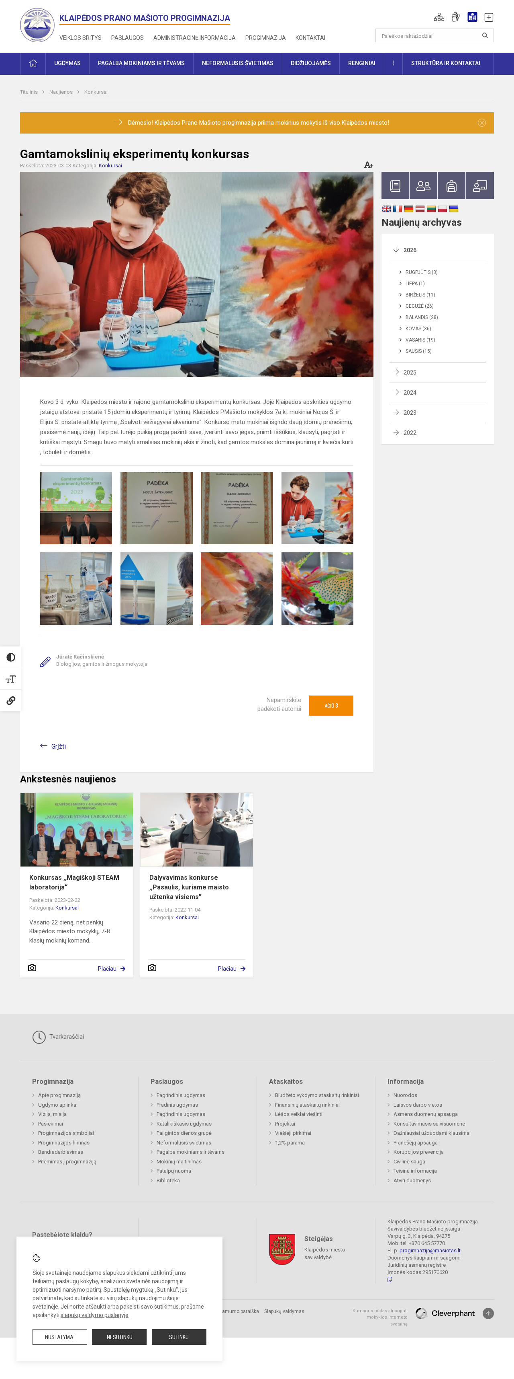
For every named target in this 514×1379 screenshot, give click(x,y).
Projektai (285, 1124)
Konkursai (96, 92)
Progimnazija (265, 38)
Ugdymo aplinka (57, 1105)
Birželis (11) (420, 295)
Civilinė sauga (409, 1162)
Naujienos (61, 92)
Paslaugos (127, 38)
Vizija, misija (52, 1114)
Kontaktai (310, 38)
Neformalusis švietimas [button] (237, 63)
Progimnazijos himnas (64, 1143)
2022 (410, 433)
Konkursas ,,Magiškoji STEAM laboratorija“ (74, 882)
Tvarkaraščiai (66, 1036)
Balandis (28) (422, 317)
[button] (439, 17)
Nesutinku (120, 1337)
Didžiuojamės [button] (311, 63)
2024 (410, 392)
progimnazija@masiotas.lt (430, 1250)
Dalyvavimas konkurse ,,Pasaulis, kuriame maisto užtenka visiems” (189, 887)
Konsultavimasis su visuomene (429, 1124)
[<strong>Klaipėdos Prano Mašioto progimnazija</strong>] (39, 25)
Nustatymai (60, 1337)
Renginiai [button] (361, 63)
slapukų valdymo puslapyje (94, 1315)
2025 (410, 372)
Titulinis (29, 92)
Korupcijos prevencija (419, 1152)
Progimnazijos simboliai (66, 1133)
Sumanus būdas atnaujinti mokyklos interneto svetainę (380, 1317)
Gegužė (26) (420, 306)
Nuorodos (405, 1095)
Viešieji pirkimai (293, 1133)
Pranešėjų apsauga (416, 1143)
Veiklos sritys (80, 38)
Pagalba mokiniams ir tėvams (190, 1152)
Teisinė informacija (415, 1171)
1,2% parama (290, 1143)
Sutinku (179, 1337)
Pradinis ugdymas (177, 1105)
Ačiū (331, 705)
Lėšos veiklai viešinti (298, 1114)
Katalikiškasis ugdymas (184, 1124)
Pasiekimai (50, 1124)
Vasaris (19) (420, 340)
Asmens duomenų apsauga (426, 1114)
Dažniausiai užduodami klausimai (432, 1133)
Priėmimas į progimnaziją (67, 1162)
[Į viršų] (488, 1313)
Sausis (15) (419, 351)
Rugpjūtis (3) (422, 272)
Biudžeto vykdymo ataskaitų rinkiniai (317, 1095)
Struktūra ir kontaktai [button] (445, 63)
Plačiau (107, 968)
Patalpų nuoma (174, 1171)
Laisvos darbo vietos (418, 1105)
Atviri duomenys (412, 1180)
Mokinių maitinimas (179, 1162)
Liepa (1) (415, 283)
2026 (410, 250)
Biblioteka (168, 1180)
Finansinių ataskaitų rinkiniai (307, 1105)
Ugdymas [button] (67, 63)
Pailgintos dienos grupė (184, 1133)
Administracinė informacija (194, 38)
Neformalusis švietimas (184, 1143)
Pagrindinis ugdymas (181, 1095)
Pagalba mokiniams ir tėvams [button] (141, 63)
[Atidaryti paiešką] (485, 35)
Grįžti (58, 746)
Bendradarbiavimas (60, 1152)
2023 (410, 413)
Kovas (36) (418, 328)
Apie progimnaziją (59, 1095)
